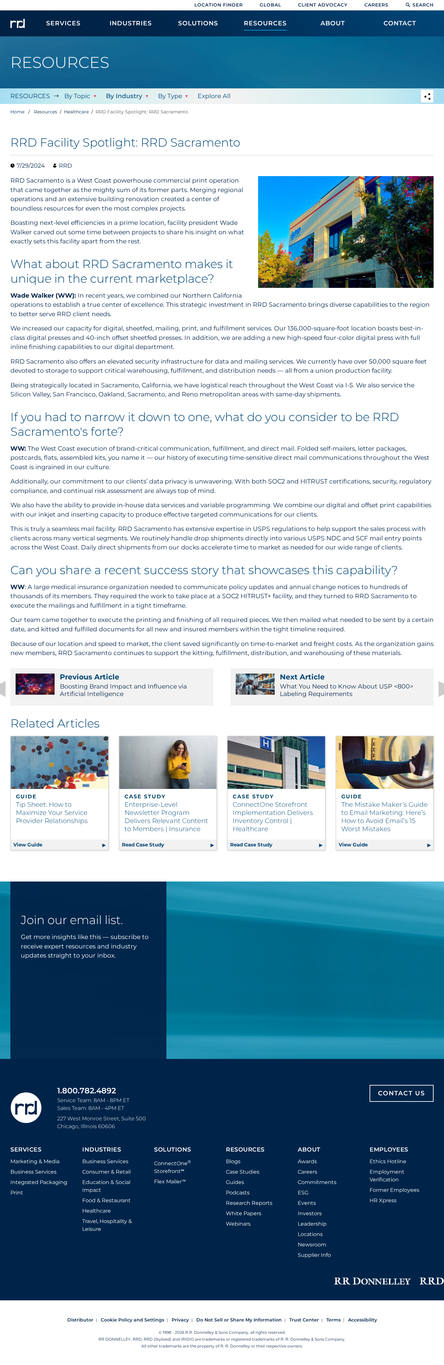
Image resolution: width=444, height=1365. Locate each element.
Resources (30, 96)
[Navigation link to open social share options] (427, 97)
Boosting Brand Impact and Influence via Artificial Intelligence (123, 685)
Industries (101, 1150)
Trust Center (304, 1320)
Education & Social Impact (106, 1186)
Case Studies (242, 1172)
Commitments (317, 1182)
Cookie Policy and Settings (132, 1320)
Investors (310, 1213)
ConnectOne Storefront (172, 1166)
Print (16, 1193)
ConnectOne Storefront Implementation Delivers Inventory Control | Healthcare (273, 817)
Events (307, 1203)
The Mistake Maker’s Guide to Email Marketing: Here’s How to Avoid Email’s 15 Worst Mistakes (384, 817)
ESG (303, 1193)
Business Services (33, 1172)
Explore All (214, 96)
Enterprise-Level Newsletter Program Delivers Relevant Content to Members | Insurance (166, 817)
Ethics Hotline (388, 1161)
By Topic (77, 96)
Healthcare (96, 1211)
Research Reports (249, 1203)
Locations (310, 1234)
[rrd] (17, 23)
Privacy (180, 1320)
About (309, 1150)
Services (25, 1150)
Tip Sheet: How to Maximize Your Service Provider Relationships (52, 813)
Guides (235, 1182)
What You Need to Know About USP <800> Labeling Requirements (346, 685)
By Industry (124, 96)
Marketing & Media (34, 1161)
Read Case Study (169, 845)
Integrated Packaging (38, 1182)
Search (423, 4)
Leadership (312, 1224)
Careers (376, 4)
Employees (389, 1150)
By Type (170, 96)
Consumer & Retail (106, 1172)
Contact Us (401, 1093)
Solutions (172, 1150)
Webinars (238, 1224)
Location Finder (218, 4)
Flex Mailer (170, 1181)
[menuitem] (63, 26)
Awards (307, 1161)
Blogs (233, 1161)
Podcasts (238, 1193)
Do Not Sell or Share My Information (239, 1320)
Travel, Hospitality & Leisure (107, 1225)
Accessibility (362, 1320)
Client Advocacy (322, 4)
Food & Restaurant (106, 1200)
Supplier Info (314, 1255)
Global (270, 4)
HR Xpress (383, 1200)
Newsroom (312, 1245)
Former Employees (394, 1190)
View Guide (60, 845)
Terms (333, 1320)
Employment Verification (387, 1176)
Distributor (80, 1320)
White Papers (243, 1213)
